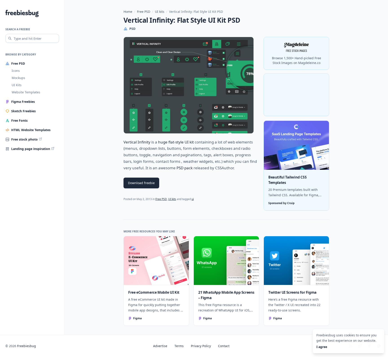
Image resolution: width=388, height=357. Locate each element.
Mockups (18, 78)
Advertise (160, 346)
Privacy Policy (201, 346)
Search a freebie (17, 29)
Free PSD (143, 11)
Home (127, 11)
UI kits (159, 11)
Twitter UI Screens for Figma (292, 292)
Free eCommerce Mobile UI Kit (153, 292)
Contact (223, 346)
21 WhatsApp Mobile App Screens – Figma (226, 295)
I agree (321, 347)
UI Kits (17, 85)
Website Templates (26, 92)
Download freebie (141, 183)
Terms (179, 346)
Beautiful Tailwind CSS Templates (287, 180)
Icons (16, 70)
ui (193, 199)
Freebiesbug (26, 346)
